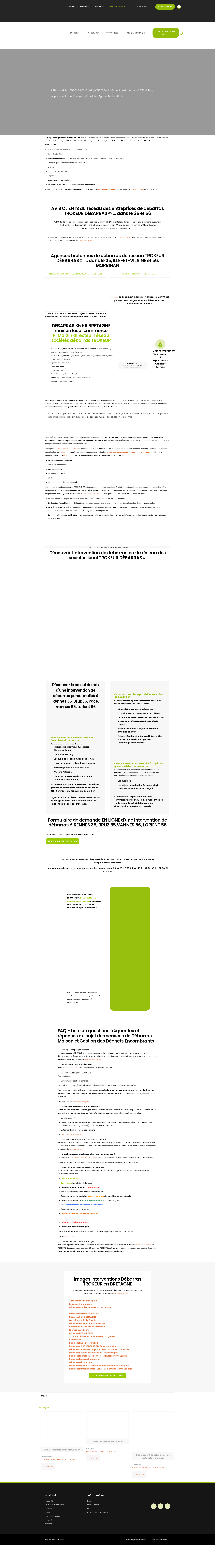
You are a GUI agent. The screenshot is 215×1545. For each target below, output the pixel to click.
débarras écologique (82, 1102)
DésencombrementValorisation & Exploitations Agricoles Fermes (164, 359)
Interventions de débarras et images (78, 1241)
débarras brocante (76, 1149)
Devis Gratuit (114, 297)
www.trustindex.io (86, 240)
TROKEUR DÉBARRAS (137, 189)
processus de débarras (144, 1245)
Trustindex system (123, 237)
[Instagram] (160, 1506)
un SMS (65, 455)
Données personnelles (135, 1539)
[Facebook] (154, 1506)
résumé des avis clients (72, 1068)
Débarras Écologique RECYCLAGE (76, 1073)
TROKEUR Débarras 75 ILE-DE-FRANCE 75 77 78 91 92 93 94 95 (151, 1468)
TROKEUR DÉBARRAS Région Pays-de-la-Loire (101, 1451)
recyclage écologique (92, 494)
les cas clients (69, 1236)
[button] (179, 7)
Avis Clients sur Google (123, 1294)
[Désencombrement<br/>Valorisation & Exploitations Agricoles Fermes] (160, 344)
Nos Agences (99, 7)
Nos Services (84, 7)
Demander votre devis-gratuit (94, 1059)
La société (71, 7)
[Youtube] (167, 1506)
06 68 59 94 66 (64, 452)
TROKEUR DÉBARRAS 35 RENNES (67, 449)
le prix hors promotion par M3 (85, 1157)
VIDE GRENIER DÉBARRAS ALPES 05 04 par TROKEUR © (58, 1459)
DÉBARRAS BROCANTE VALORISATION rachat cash (84, 1139)
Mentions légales (159, 1539)
